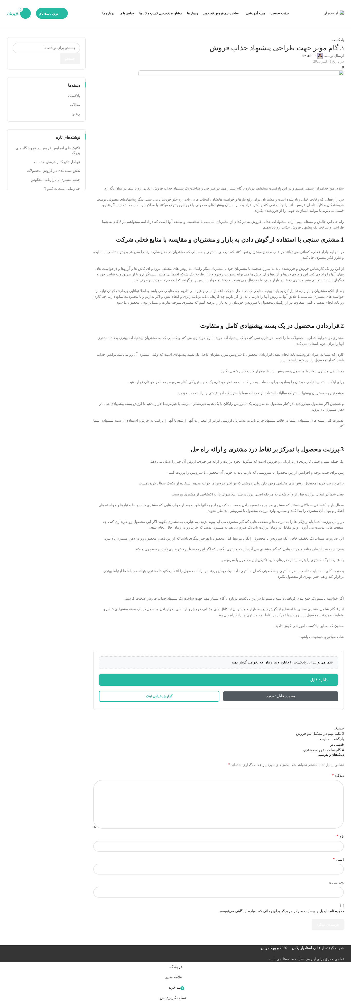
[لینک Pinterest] (313, 720)
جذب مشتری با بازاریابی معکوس (55, 180)
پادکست (338, 40)
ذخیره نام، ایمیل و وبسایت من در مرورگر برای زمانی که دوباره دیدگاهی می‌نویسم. (281, 911)
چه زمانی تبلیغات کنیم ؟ (62, 189)
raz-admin (309, 56)
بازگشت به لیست (331, 739)
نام (340, 836)
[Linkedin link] (300, 720)
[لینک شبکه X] (326, 720)
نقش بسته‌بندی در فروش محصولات (53, 171)
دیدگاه (338, 775)
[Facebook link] (339, 720)
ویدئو (76, 114)
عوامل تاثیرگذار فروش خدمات (57, 162)
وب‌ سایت (336, 882)
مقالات (75, 105)
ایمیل (338, 859)
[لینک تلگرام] (287, 720)
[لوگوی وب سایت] (334, 13)
